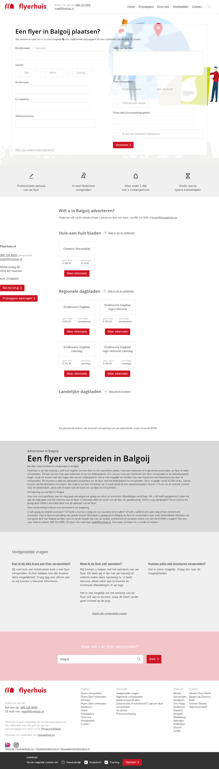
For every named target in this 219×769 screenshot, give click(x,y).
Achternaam (22, 82)
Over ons (163, 6)
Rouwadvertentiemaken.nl (75, 748)
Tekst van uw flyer (123, 48)
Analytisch (95, 762)
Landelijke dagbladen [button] (80, 391)
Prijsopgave (146, 6)
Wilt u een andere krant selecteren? (35, 149)
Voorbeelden (180, 6)
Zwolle (177, 730)
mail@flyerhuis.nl (64, 8)
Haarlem (178, 710)
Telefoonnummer (24, 116)
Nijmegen (178, 720)
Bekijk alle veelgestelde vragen (109, 613)
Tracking (114, 762)
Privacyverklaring (51, 728)
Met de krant (165, 89)
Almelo (177, 693)
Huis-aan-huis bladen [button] (80, 233)
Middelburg (179, 717)
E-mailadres (22, 99)
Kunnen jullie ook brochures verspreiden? (176, 563)
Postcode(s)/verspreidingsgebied (131, 112)
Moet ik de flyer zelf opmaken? (101, 563)
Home (131, 6)
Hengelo (178, 713)
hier (47, 577)
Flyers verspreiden (91, 693)
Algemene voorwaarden (129, 696)
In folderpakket (131, 89)
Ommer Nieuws (198, 703)
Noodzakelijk (74, 762)
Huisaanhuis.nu (46, 734)
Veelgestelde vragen (127, 693)
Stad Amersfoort (198, 706)
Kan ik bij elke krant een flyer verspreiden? (41, 563)
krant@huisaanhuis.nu (164, 217)
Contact (197, 6)
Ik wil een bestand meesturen (141, 133)
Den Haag (179, 703)
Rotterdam (179, 724)
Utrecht (177, 727)
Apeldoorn (179, 700)
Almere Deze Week (200, 693)
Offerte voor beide (133, 103)
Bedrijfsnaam (30, 48)
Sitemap (9, 748)
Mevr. (53, 72)
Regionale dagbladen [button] (79, 291)
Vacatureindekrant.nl (47, 748)
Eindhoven (179, 706)
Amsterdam (179, 696)
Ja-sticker (121, 710)
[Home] (25, 6)
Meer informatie (77, 273)
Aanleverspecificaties (128, 700)
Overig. (81, 72)
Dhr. (27, 72)
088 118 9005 (83, 5)
